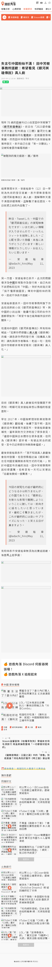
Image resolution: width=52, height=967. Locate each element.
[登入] (45, 3)
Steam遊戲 (39, 17)
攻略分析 (5, 8)
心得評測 (16, 8)
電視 (39, 727)
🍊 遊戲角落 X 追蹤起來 (20, 674)
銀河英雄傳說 (17, 727)
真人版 (30, 727)
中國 (5, 727)
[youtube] (41, 2)
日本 (5, 729)
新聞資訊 (27, 8)
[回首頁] (8, 4)
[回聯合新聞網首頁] (2, 4)
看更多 (26, 859)
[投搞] (37, 2)
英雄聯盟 (15, 17)
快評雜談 (39, 8)
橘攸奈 (26, 17)
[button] (49, 2)
